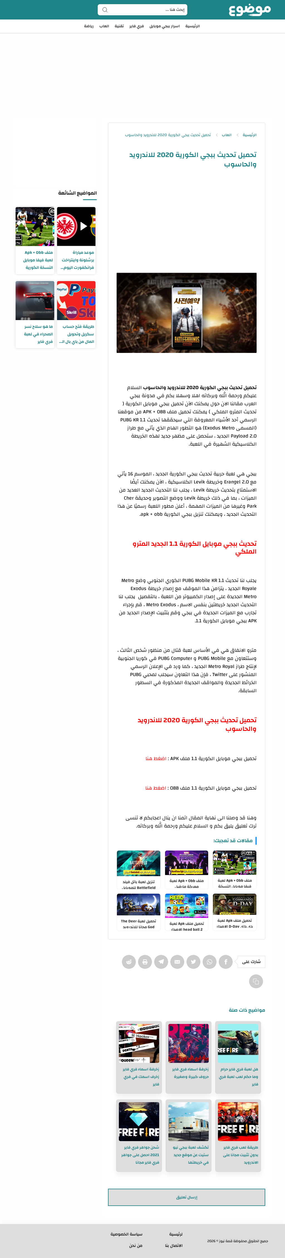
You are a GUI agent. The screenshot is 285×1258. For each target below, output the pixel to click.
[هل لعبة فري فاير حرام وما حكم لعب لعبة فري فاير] (238, 1043)
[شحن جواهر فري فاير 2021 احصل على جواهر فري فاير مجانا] (139, 1121)
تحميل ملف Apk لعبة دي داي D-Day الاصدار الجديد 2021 (235, 922)
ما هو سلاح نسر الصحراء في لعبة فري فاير (38, 334)
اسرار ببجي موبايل (164, 26)
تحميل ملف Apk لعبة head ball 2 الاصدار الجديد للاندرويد (186, 925)
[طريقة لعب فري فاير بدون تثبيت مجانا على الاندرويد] (238, 1121)
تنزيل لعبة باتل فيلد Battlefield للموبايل (139, 883)
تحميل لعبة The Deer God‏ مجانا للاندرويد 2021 (138, 923)
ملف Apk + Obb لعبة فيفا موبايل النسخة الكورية (235, 882)
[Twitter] (194, 964)
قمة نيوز (225, 1241)
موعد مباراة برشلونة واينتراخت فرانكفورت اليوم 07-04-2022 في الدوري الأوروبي (78, 260)
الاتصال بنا (174, 1245)
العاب (104, 26)
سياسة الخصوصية (126, 1234)
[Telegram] (162, 964)
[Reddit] (130, 964)
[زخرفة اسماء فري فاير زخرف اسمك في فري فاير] (139, 1043)
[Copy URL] (257, 984)
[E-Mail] (178, 964)
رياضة (89, 26)
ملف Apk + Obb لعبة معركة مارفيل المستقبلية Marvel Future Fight (186, 882)
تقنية (119, 26)
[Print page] (146, 964)
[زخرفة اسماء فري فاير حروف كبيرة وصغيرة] (188, 1043)
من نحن (135, 1245)
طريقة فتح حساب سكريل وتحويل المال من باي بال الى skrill (76, 334)
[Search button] (105, 9)
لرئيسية (176, 1234)
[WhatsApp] (211, 964)
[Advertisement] (142, 67)
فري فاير (136, 26)
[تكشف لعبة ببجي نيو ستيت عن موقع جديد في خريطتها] (188, 1121)
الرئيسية (192, 26)
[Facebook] (227, 964)
